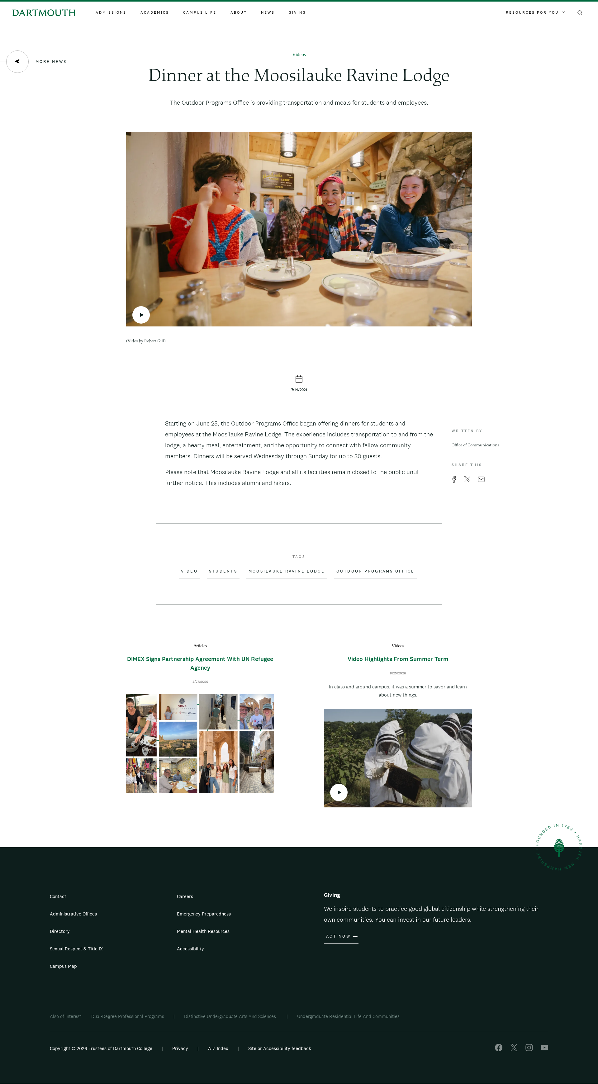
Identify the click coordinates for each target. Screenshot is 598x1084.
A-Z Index (218, 1048)
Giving (297, 12)
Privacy (180, 1048)
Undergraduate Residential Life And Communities (348, 1016)
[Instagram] (529, 1050)
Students (223, 571)
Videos (299, 55)
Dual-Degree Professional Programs (127, 1016)
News (268, 12)
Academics (154, 12)
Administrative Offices (73, 914)
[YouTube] (544, 1050)
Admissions (111, 12)
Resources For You (532, 12)
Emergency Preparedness (204, 914)
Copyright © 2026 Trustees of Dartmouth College (101, 1048)
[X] (514, 1050)
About (238, 12)
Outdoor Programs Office (375, 571)
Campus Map (63, 966)
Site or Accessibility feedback (279, 1048)
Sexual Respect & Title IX (76, 949)
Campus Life (199, 12)
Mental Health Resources (203, 931)
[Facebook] (498, 1050)
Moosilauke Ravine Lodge (287, 571)
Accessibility (190, 949)
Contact (58, 896)
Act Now (338, 936)
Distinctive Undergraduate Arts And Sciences (230, 1016)
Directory (60, 931)
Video (189, 571)
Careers (185, 896)
